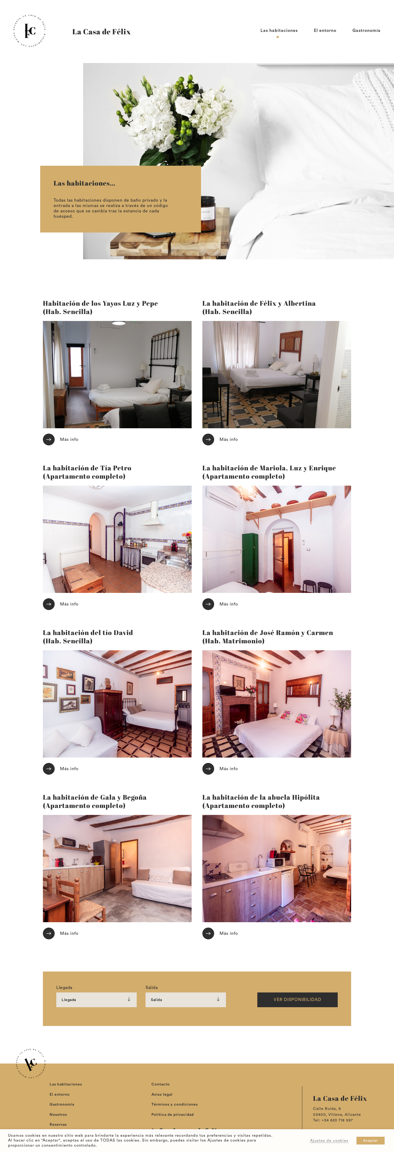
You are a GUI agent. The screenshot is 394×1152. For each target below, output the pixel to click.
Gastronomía (366, 30)
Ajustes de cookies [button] (329, 1141)
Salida (152, 987)
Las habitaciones (279, 30)
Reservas (58, 1125)
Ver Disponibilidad (297, 1000)
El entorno (325, 30)
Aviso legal (162, 1094)
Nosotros (58, 1115)
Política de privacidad (172, 1115)
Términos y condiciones (174, 1104)
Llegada (64, 987)
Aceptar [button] (370, 1140)
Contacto (160, 1084)
